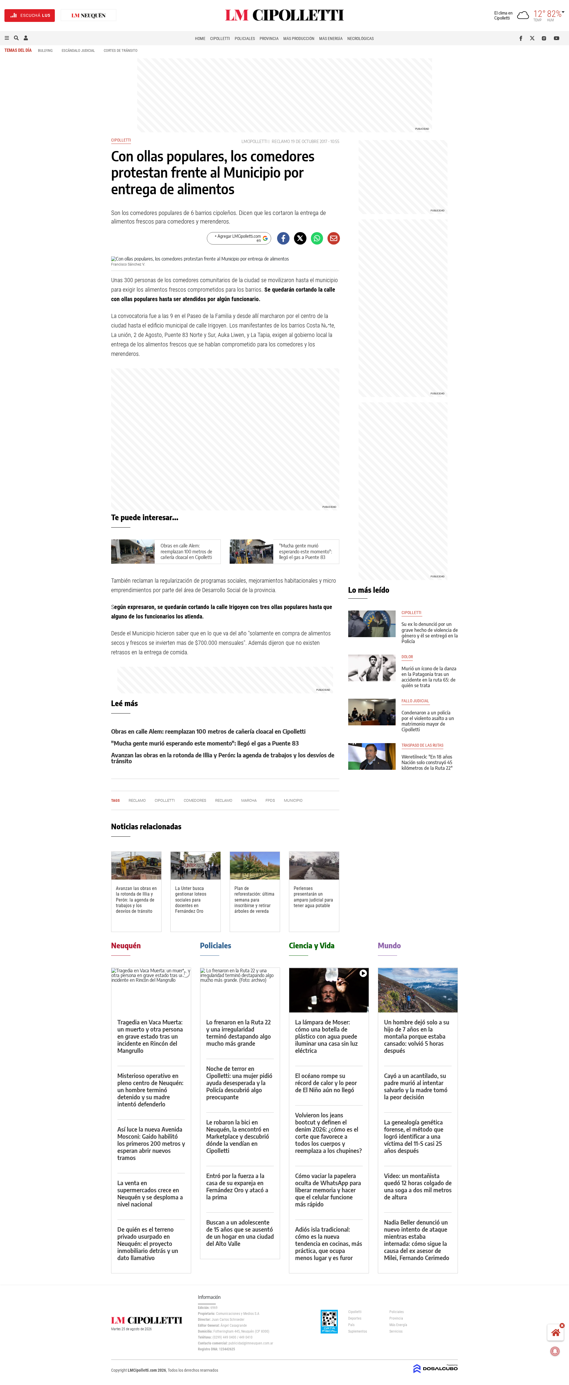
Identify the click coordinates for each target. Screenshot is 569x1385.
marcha (249, 800)
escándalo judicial (78, 50)
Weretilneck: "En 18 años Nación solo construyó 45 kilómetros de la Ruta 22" (427, 762)
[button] (6, 38)
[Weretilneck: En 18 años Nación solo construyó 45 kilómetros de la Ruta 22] (372, 756)
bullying (45, 50)
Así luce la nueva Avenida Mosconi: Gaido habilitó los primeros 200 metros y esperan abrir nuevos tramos (151, 1143)
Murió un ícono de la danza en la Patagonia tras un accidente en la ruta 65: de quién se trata (429, 677)
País (351, 1325)
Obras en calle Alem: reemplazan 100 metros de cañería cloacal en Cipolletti (186, 551)
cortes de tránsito (121, 50)
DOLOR (407, 657)
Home (200, 38)
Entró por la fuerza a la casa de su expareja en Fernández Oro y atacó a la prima (237, 1186)
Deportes (354, 1318)
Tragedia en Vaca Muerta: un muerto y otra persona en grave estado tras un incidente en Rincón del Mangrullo (150, 1036)
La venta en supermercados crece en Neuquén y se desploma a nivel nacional (150, 1193)
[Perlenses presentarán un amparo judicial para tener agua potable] (314, 866)
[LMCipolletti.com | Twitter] (533, 38)
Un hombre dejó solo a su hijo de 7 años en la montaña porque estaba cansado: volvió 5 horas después (416, 1036)
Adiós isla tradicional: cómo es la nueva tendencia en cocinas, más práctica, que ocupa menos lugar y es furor (328, 1243)
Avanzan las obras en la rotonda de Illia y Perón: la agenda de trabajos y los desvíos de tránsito (222, 757)
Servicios (395, 1331)
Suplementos (357, 1331)
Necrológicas (360, 38)
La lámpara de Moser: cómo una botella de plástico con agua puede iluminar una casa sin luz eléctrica (326, 1036)
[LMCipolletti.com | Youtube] (556, 38)
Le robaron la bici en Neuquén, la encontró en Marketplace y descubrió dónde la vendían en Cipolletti (237, 1136)
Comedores (195, 800)
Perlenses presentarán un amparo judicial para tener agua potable (313, 897)
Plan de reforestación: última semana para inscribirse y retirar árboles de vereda (254, 900)
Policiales (245, 38)
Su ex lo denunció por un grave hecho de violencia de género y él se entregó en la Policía (430, 632)
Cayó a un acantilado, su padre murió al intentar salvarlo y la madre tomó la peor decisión (415, 1086)
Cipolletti (220, 38)
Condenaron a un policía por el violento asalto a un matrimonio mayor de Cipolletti (428, 721)
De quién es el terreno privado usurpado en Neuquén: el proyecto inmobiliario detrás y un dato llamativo (147, 1243)
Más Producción (298, 38)
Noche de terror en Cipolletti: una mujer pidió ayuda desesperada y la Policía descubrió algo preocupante (239, 1082)
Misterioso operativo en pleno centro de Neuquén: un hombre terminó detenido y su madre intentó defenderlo (150, 1090)
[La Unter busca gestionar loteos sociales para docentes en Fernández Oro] (195, 866)
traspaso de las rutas (422, 745)
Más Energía (331, 38)
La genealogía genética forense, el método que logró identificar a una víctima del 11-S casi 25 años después (413, 1136)
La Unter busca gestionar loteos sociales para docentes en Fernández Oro (190, 900)
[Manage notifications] (555, 1351)
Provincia (269, 38)
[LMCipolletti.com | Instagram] (545, 38)
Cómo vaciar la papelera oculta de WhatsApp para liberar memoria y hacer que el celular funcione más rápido (328, 1190)
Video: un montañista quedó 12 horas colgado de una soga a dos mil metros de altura (418, 1186)
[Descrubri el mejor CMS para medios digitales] (435, 1374)
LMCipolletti (254, 141)
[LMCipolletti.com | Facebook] (522, 38)
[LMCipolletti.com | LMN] (88, 15)
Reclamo (281, 141)
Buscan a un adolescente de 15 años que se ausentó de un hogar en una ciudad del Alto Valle (240, 1232)
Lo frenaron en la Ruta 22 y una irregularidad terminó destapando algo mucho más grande (238, 1032)
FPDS (270, 800)
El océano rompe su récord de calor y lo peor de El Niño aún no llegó (326, 1082)
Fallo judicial (416, 701)
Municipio (293, 800)
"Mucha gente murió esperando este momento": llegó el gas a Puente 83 (305, 551)
